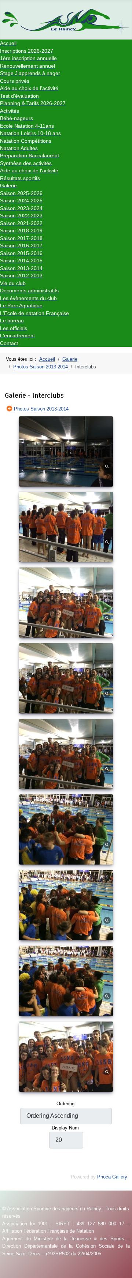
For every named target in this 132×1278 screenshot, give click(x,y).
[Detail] (106, 466)
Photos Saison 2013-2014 (41, 409)
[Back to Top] (123, 1269)
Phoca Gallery (112, 1177)
